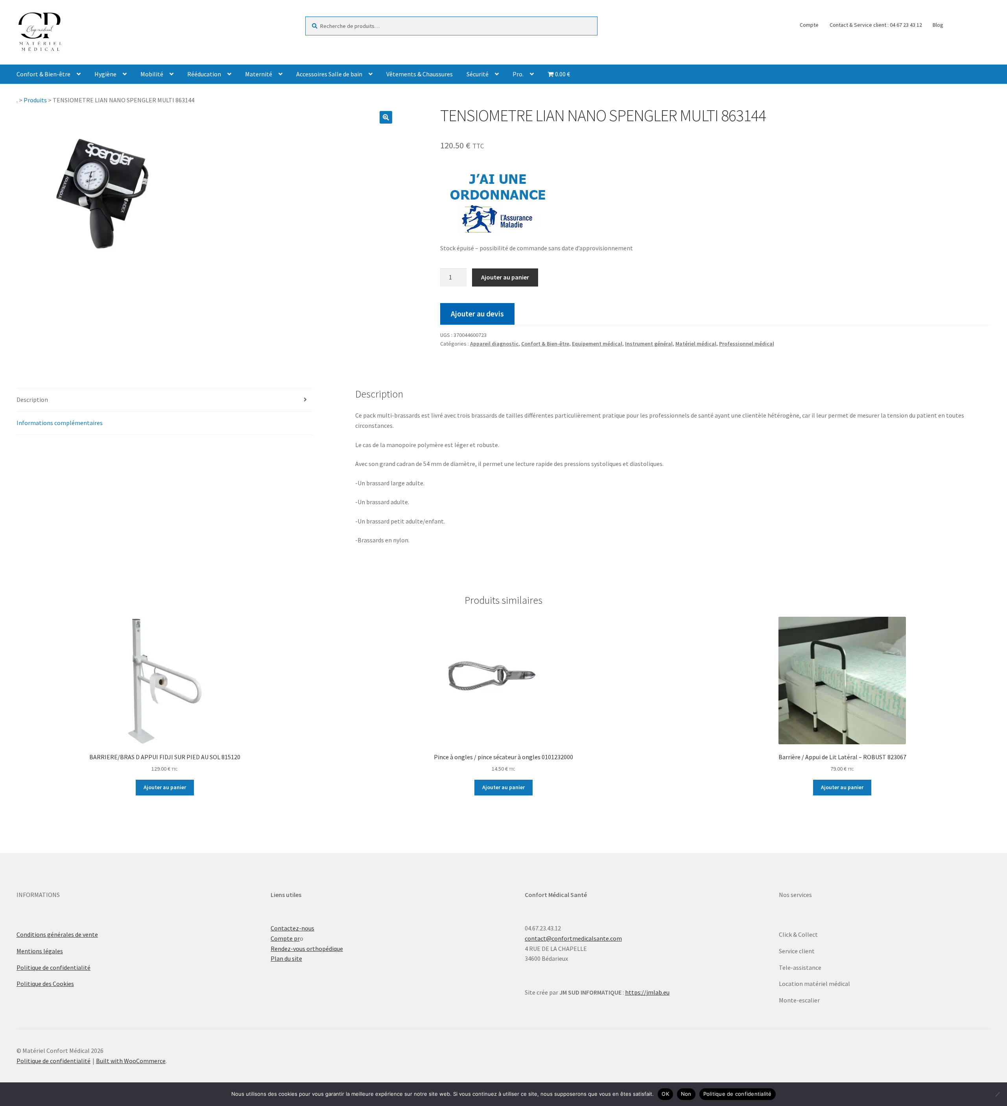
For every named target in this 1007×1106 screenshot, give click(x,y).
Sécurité (478, 74)
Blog (938, 24)
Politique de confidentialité (53, 967)
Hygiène (105, 74)
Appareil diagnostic (494, 343)
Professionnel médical (746, 343)
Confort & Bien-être (43, 74)
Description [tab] (32, 399)
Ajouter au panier (505, 277)
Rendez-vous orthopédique (307, 948)
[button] (386, 117)
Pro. (518, 74)
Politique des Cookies (45, 984)
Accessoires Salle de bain (329, 74)
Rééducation (204, 74)
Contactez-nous (292, 928)
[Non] (997, 1094)
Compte (809, 24)
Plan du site (286, 958)
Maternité (258, 74)
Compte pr (285, 938)
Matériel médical (695, 343)
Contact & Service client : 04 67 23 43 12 (876, 24)
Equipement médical (597, 343)
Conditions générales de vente (57, 934)
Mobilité (151, 74)
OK (665, 1094)
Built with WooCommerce (131, 1061)
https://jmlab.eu (647, 992)
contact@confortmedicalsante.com (573, 938)
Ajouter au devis (477, 313)
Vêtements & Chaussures (419, 74)
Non (686, 1094)
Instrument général (649, 343)
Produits (35, 100)
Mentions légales (40, 951)
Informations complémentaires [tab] (60, 423)
